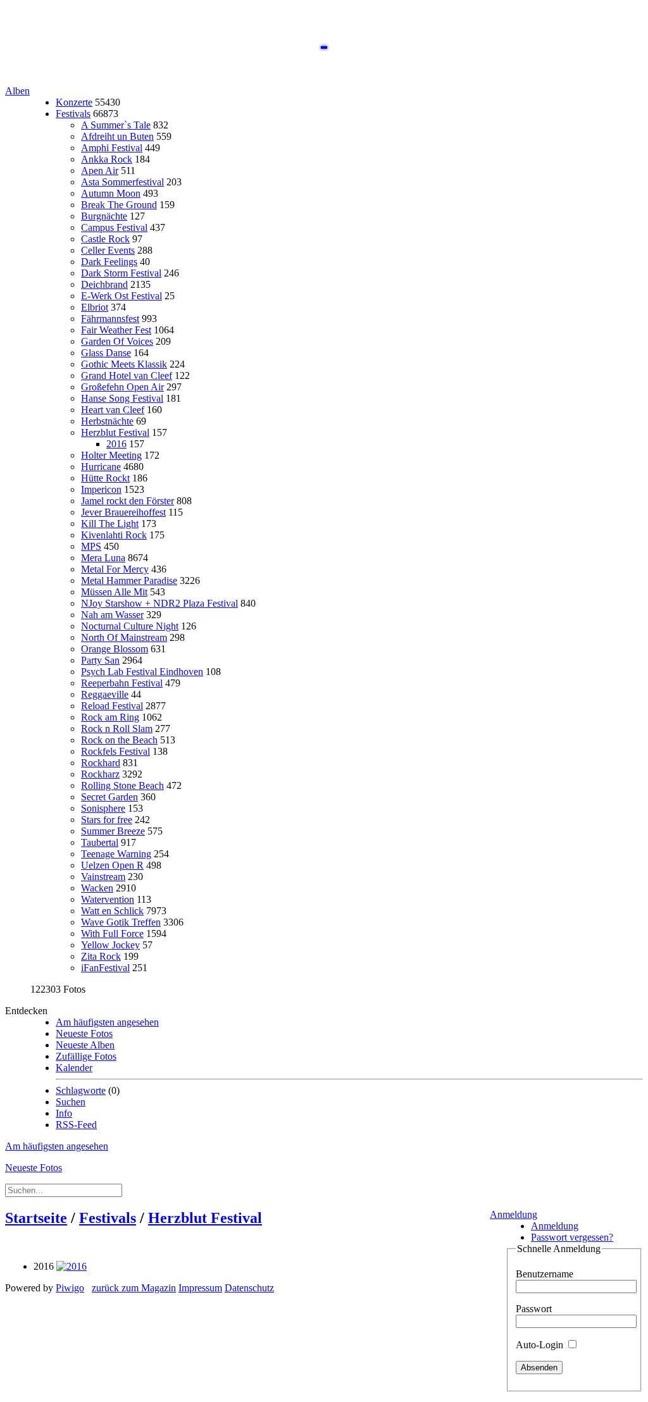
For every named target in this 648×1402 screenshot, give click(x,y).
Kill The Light (110, 523)
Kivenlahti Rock (114, 535)
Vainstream (103, 876)
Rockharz (100, 774)
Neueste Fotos (84, 1033)
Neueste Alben (85, 1044)
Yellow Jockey (110, 945)
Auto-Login (541, 1344)
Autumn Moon (110, 193)
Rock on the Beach (119, 740)
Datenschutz (249, 1287)
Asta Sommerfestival (122, 182)
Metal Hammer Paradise (129, 580)
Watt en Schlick (112, 910)
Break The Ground (119, 204)
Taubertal (99, 842)
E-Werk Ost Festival (121, 295)
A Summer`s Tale (116, 125)
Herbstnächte (107, 421)
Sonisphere (103, 808)
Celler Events (108, 250)
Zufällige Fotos (86, 1056)
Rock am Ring (110, 717)
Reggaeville (104, 694)
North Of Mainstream (124, 637)
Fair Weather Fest (116, 330)
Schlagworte (81, 1090)
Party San (100, 660)
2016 (116, 443)
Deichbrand (104, 284)
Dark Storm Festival (121, 273)
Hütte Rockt (105, 478)
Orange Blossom (114, 648)
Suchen (70, 1101)
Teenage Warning (116, 853)
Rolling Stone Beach (122, 785)
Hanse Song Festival (122, 398)
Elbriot (94, 307)
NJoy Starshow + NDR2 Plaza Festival (159, 603)
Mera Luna (103, 557)
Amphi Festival (111, 147)
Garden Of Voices (117, 341)
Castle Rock (105, 238)
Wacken (97, 888)
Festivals (73, 113)
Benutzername (544, 1274)
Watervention (107, 899)
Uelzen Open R (112, 865)
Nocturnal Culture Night (129, 626)
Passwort (534, 1308)
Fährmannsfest (110, 318)
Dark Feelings (109, 261)
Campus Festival (114, 227)
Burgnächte (104, 216)
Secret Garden (109, 796)
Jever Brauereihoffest (123, 512)
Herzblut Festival (115, 432)
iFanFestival (105, 967)
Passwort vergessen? (572, 1237)
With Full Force (112, 933)
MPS (91, 546)
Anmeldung (513, 1214)
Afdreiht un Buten (117, 136)
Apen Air (99, 170)
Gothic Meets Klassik (124, 364)
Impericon (101, 489)
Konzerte (74, 102)
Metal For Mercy (115, 569)
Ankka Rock (106, 159)
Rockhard (100, 762)
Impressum (200, 1287)
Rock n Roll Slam (117, 728)
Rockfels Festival (115, 751)
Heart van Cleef (112, 409)
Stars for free (106, 819)
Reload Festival (112, 705)
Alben (17, 90)
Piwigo (70, 1287)
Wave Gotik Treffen (121, 922)
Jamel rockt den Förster (127, 500)
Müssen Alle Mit (114, 591)
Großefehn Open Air (122, 387)
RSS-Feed (76, 1124)
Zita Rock (101, 956)
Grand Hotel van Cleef (126, 375)
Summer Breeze (113, 831)
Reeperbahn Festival (122, 683)
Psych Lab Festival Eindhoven (142, 671)
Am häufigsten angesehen (107, 1022)
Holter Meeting (111, 455)
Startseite (36, 1218)
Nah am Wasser (112, 614)
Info (64, 1113)
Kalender (74, 1067)
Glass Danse (106, 352)
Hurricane (101, 466)
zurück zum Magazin (134, 1287)
